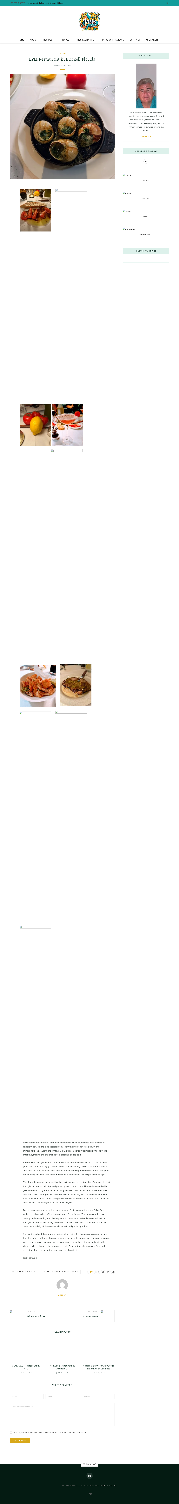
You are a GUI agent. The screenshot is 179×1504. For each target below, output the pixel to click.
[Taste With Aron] (89, 21)
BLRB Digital (109, 1486)
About (34, 40)
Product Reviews (113, 40)
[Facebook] (12, 195)
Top (90, 1494)
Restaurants (85, 40)
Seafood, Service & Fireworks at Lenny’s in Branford (98, 1367)
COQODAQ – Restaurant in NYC (26, 1367)
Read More (146, 136)
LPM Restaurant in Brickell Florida (60, 1272)
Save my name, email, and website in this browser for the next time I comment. (50, 1432)
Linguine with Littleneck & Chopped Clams (45, 3)
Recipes (48, 40)
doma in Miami (90, 1316)
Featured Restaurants (24, 1272)
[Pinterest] (12, 209)
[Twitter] (12, 202)
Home (21, 40)
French (62, 54)
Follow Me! (91, 1464)
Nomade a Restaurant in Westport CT (62, 1367)
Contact (135, 40)
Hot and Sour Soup (36, 1316)
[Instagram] (89, 1476)
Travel (65, 40)
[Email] (12, 216)
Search (153, 40)
